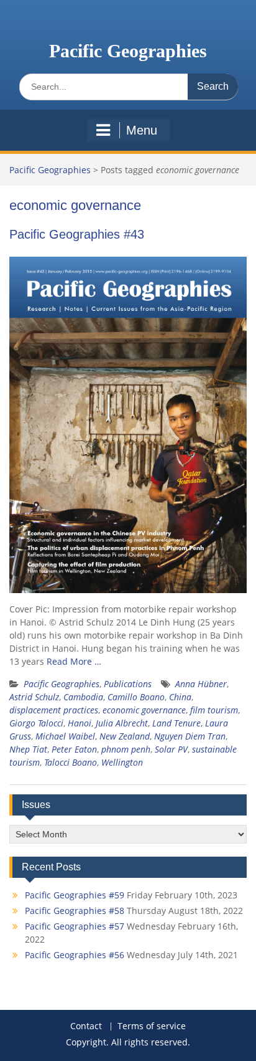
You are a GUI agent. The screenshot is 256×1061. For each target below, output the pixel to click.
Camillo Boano (136, 697)
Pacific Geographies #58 (74, 910)
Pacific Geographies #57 (74, 926)
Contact (86, 1026)
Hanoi (79, 723)
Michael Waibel (65, 736)
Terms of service (151, 1026)
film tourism (214, 710)
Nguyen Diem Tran (190, 736)
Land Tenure (176, 723)
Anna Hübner (201, 684)
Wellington (122, 762)
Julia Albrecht (122, 723)
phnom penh (125, 749)
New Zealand (124, 736)
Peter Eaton (74, 749)
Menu (141, 130)
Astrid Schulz (34, 697)
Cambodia (83, 697)
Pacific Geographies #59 (74, 895)
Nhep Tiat (28, 749)
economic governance (144, 710)
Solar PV (171, 749)
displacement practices (53, 710)
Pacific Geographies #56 (74, 955)
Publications (128, 684)
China (180, 697)
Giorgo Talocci (36, 723)
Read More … (74, 661)
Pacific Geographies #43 (76, 234)
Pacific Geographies (128, 50)
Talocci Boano (70, 762)
